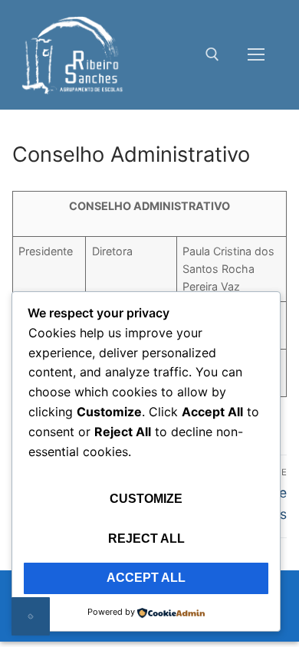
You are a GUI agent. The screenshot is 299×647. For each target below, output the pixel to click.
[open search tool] (212, 54)
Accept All (146, 577)
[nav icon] (256, 55)
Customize (146, 498)
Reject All (146, 538)
